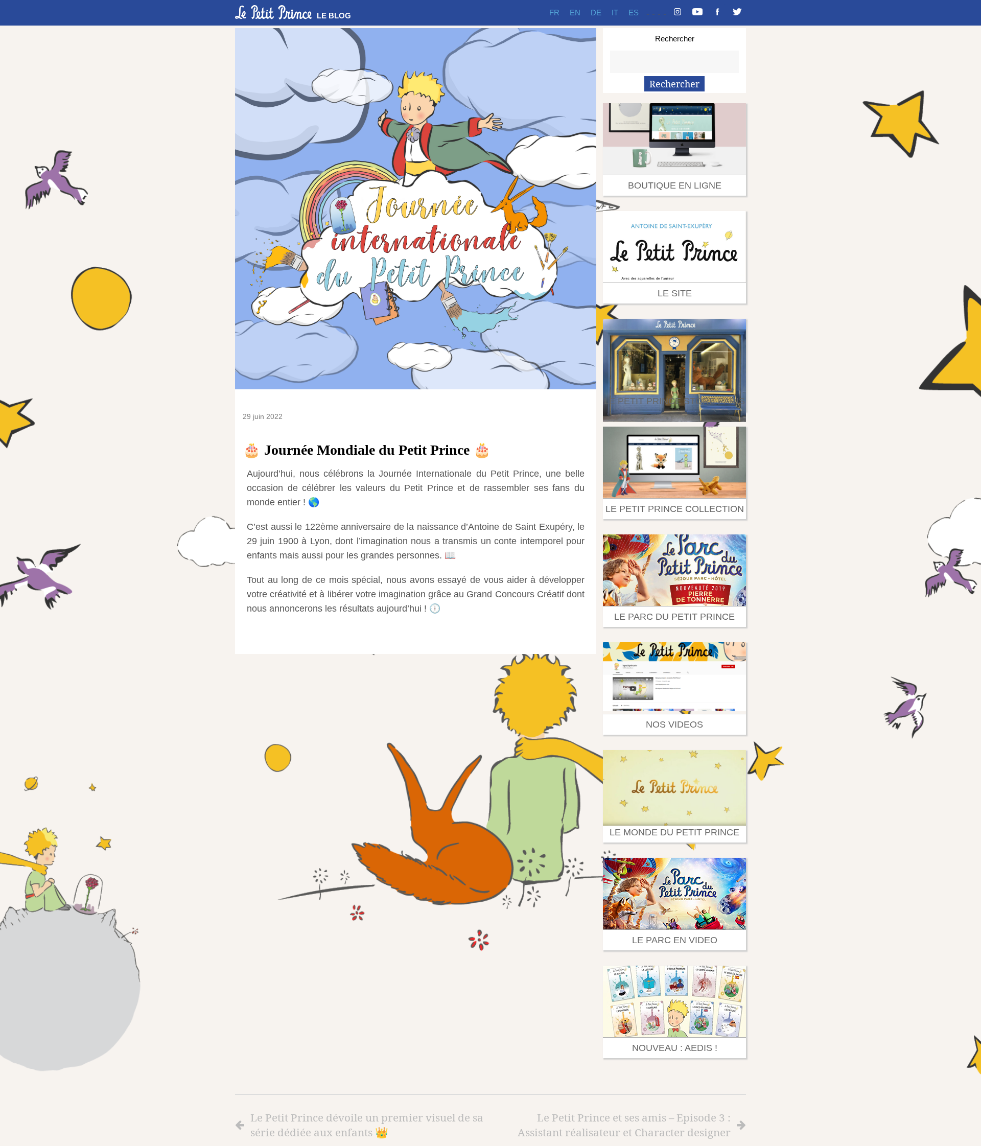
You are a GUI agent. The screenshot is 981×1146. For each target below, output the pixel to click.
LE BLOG (334, 15)
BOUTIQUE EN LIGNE (674, 185)
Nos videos (674, 724)
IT (615, 12)
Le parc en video (674, 940)
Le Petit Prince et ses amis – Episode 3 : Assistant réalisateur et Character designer (624, 1124)
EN (575, 12)
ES (633, 12)
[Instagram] (677, 12)
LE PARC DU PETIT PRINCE (674, 617)
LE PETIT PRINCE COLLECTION (674, 509)
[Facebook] (717, 12)
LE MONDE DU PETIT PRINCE (674, 832)
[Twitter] (737, 12)
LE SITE (675, 293)
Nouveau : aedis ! (674, 1048)
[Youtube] (697, 12)
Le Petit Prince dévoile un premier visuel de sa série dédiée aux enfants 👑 (366, 1124)
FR (554, 12)
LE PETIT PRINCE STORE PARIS (674, 401)
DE (596, 12)
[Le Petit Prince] (273, 12)
